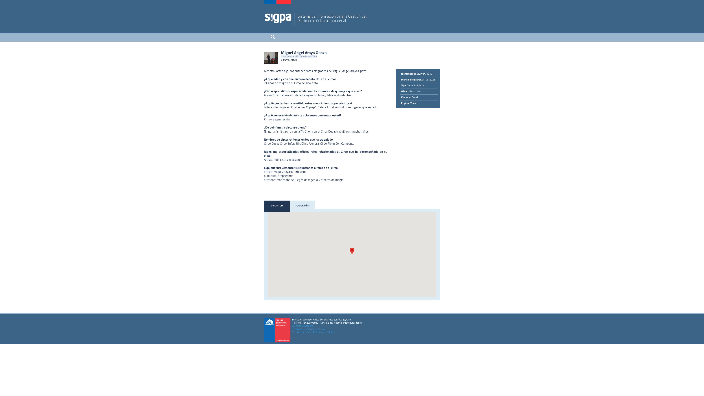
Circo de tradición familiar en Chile (299, 56)
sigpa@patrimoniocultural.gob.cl (345, 322)
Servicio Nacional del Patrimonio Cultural (313, 332)
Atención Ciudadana (302, 325)
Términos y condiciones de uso (308, 329)
